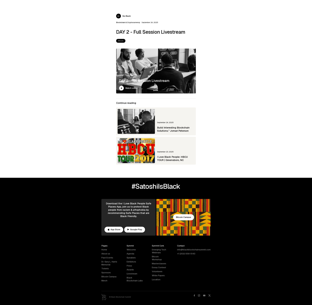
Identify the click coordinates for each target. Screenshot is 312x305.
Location (156, 279)
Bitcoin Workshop (157, 258)
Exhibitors (131, 261)
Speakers (131, 257)
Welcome (131, 249)
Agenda (122, 4)
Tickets (105, 268)
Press (129, 265)
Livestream (132, 273)
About (131, 4)
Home (112, 4)
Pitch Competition (175, 4)
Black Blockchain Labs (135, 279)
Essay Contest (159, 267)
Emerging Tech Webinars (159, 251)
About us (105, 253)
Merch (104, 280)
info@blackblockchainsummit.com (194, 249)
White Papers (158, 275)
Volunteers (157, 271)
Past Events (107, 257)
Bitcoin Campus (192, 4)
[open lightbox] (121, 88)
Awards (130, 269)
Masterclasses (159, 263)
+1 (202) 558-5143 (186, 253)
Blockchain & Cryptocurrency (128, 22)
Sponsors (106, 272)
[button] (141, 4)
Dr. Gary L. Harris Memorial (109, 263)
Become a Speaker (156, 4)
